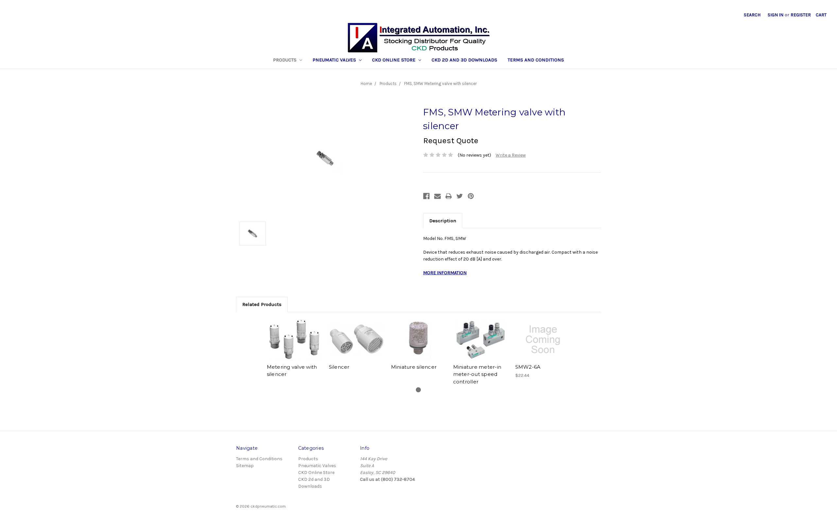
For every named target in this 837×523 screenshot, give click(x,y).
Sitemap (245, 465)
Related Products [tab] (262, 304)
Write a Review (511, 155)
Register (801, 15)
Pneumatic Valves (335, 60)
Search (752, 15)
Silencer (339, 367)
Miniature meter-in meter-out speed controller (477, 374)
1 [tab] (418, 389)
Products (285, 60)
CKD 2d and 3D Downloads (464, 60)
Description (442, 221)
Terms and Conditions (536, 60)
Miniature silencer (414, 367)
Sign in (775, 15)
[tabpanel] (294, 349)
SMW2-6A (528, 367)
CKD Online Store (394, 60)
